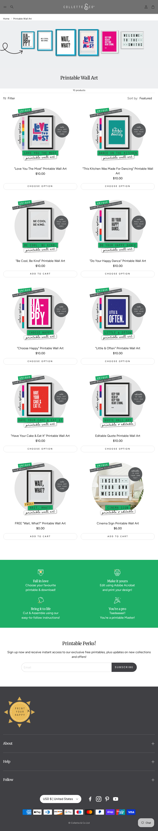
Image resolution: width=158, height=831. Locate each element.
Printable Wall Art (22, 18)
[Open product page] (40, 133)
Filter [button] (11, 98)
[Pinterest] (107, 799)
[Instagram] (98, 799)
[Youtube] (115, 799)
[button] (5, 7)
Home (6, 18)
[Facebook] (90, 799)
